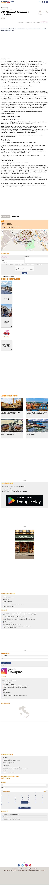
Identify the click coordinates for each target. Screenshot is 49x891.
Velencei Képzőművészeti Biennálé (11, 814)
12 (15, 797)
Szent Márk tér (6, 692)
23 (42, 800)
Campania (9, 9)
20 (22, 800)
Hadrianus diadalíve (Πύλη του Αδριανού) (11, 760)
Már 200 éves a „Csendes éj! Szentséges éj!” (12, 624)
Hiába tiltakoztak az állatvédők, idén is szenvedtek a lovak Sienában (10, 413)
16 (42, 797)
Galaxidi (4, 770)
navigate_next (47, 787)
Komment (27, 256)
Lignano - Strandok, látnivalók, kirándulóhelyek (15, 695)
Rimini (4, 690)
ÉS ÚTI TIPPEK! (5, 778)
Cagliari (5, 694)
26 (15, 802)
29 (35, 802)
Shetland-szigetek (6, 759)
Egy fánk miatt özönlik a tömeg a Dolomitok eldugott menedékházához (11, 433)
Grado (4, 689)
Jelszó (2, 658)
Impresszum (7, 870)
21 (28, 800)
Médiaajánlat (29, 870)
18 (8, 800)
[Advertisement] (24, 44)
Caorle (4, 697)
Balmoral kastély (6, 763)
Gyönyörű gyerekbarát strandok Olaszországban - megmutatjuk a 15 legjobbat (19, 614)
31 (1, 804)
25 (8, 802)
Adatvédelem (41, 870)
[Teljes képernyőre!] (2, 235)
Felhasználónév (4, 655)
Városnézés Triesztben (8, 682)
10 (1, 797)
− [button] (2, 233)
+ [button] (2, 231)
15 (35, 797)
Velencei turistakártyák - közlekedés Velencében (15, 687)
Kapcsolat (15, 870)
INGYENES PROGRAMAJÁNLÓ (10, 776)
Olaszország (3, 9)
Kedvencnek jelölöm (6, 216)
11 (8, 797)
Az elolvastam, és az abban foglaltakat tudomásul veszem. (25, 264)
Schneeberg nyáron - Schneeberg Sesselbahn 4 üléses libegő (15, 768)
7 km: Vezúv (6, 599)
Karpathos (5, 757)
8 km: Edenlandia (7, 601)
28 (28, 802)
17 (1, 800)
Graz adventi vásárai (7, 622)
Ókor (3, 18)
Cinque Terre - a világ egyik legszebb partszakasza (16, 686)
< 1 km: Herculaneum (8, 597)
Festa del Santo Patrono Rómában (11, 819)
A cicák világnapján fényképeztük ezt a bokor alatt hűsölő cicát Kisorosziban (19, 619)
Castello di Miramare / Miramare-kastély (11, 767)
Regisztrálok (3, 666)
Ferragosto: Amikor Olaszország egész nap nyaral (13, 616)
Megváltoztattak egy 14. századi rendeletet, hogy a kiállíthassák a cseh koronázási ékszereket (37, 413)
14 (28, 797)
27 (22, 802)
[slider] (44, 22)
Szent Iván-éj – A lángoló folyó (9, 627)
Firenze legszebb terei (8, 684)
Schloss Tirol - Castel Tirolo (8, 762)
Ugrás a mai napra (24, 807)
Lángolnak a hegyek (7, 621)
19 (15, 800)
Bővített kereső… (4, 787)
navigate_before (2, 791)
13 (22, 797)
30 (42, 802)
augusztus (6, 791)
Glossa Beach (6, 765)
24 (1, 802)
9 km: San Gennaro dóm (9, 606)
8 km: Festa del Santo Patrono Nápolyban (13, 604)
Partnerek (21, 870)
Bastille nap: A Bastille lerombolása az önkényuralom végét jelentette (17, 618)
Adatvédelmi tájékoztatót (14, 264)
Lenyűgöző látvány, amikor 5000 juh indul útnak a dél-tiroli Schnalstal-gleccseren (19, 613)
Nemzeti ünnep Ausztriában (9, 772)
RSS (35, 870)
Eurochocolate (6, 816)
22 (35, 800)
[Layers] (46, 231)
